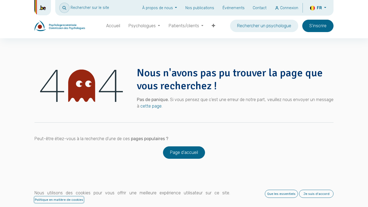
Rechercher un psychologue (264, 25)
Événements (234, 8)
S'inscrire (318, 25)
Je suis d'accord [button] (316, 194)
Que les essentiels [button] (281, 194)
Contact (259, 8)
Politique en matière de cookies (59, 200)
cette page (151, 106)
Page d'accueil (184, 152)
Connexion (288, 8)
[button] (84, 7)
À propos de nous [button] (158, 8)
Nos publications (199, 8)
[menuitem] (113, 25)
